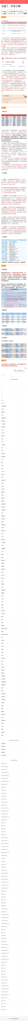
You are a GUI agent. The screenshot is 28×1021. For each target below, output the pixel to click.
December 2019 (5, 950)
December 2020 (5, 914)
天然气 (2, 527)
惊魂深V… (3, 752)
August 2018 (4, 997)
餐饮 (2, 729)
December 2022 (5, 843)
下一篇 (12, 376)
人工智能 (3, 424)
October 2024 (4, 778)
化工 (2, 459)
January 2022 (4, 876)
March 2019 (4, 977)
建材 (2, 554)
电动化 (2, 640)
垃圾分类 (3, 518)
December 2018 (5, 985)
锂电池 (2, 711)
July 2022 (3, 858)
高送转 (2, 732)
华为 (2, 477)
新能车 (2, 566)
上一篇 (2, 374)
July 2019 (3, 965)
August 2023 (4, 819)
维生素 (2, 667)
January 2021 (4, 911)
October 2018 (4, 991)
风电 (2, 726)
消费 (2, 604)
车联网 (2, 702)
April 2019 (3, 974)
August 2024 (4, 784)
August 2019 (4, 962)
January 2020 (4, 947)
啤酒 (2, 495)
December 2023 (5, 808)
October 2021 (4, 885)
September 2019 (5, 959)
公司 (2, 441)
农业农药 (3, 453)
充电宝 (2, 435)
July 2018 (3, 1000)
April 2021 (3, 902)
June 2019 (3, 968)
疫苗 (2, 646)
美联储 (2, 670)
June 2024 (3, 790)
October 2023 (4, 814)
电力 (2, 637)
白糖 (2, 649)
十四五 (2, 471)
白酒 (2, 652)
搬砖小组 (3, 560)
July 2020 (3, 929)
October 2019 (4, 956)
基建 (2, 521)
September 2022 (5, 852)
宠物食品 (3, 530)
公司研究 (3, 444)
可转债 (2, 489)
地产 (2, 513)
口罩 (2, 486)
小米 (2, 536)
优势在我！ (3, 743)
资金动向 (3, 696)
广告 (2, 551)
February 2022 (4, 873)
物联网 (2, 625)
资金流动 (3, 699)
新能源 (2, 563)
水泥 (2, 596)
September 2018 (5, 994)
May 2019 (3, 971)
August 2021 (4, 891)
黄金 (2, 735)
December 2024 (5, 772)
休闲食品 (3, 427)
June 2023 (3, 825)
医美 (2, 465)
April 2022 (3, 867)
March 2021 (4, 905)
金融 (2, 708)
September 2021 (5, 888)
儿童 (2, 430)
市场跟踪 (3, 548)
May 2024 (3, 793)
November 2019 (5, 953)
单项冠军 (3, 480)
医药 (2, 468)
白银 (2, 655)
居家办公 (3, 539)
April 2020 (3, 938)
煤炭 (2, 616)
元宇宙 (2, 432)
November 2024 (5, 775)
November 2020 (5, 917)
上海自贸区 (3, 406)
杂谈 (2, 581)
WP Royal (11, 1018)
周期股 (2, 492)
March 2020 (4, 941)
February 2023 (4, 837)
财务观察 (3, 693)
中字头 (2, 409)
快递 (2, 557)
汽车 (2, 601)
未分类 (2, 575)
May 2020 (3, 935)
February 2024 (4, 802)
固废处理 (3, 504)
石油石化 (3, 658)
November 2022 (5, 846)
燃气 (2, 619)
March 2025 (4, 763)
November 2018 (5, 988)
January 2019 (4, 982)
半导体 (2, 474)
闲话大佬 (3, 714)
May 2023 (3, 828)
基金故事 (3, 524)
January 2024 (4, 805)
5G (2, 397)
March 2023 (4, 834)
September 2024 (5, 781)
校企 (2, 587)
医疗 (2, 462)
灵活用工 (3, 613)
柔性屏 (2, 584)
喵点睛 (2, 501)
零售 (2, 723)
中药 (2, 415)
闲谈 (2, 717)
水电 (2, 599)
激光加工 (3, 610)
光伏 (2, 438)
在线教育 (3, 510)
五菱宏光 (3, 421)
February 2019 (4, 980)
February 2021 (4, 908)
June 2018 (3, 1003)
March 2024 (4, 799)
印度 (2, 483)
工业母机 (3, 542)
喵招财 (2, 498)
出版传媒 (3, 456)
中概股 (2, 412)
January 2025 (4, 769)
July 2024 (3, 787)
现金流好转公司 (4, 634)
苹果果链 (3, 684)
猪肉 (2, 631)
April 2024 (3, 796)
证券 (2, 687)
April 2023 (3, 831)
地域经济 (3, 515)
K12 (2, 400)
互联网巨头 (3, 418)
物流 (2, 622)
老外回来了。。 (4, 755)
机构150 (3, 578)
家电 (2, 533)
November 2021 (5, 882)
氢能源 (2, 593)
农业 (2, 450)
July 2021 (3, 894)
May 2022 (3, 864)
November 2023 (5, 811)
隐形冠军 (3, 720)
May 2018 (3, 1006)
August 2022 (4, 855)
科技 (2, 661)
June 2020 (3, 932)
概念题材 (3, 590)
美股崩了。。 (4, 746)
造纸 (2, 705)
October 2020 (4, 920)
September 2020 (5, 923)
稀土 (2, 664)
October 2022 (4, 849)
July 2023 (3, 822)
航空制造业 (3, 682)
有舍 (2, 572)
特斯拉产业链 (4, 628)
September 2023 (5, 816)
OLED (2, 403)
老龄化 (2, 673)
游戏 (2, 607)
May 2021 (3, 899)
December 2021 (5, 879)
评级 (2, 690)
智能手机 (3, 569)
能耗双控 (3, 676)
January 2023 (4, 840)
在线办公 (3, 507)
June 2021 (3, 897)
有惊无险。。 (4, 749)
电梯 (2, 643)
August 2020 (4, 926)
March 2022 (4, 870)
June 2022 (3, 861)
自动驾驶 (3, 679)
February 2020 (4, 944)
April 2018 (3, 1009)
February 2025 (4, 766)
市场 (2, 545)
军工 (2, 447)
